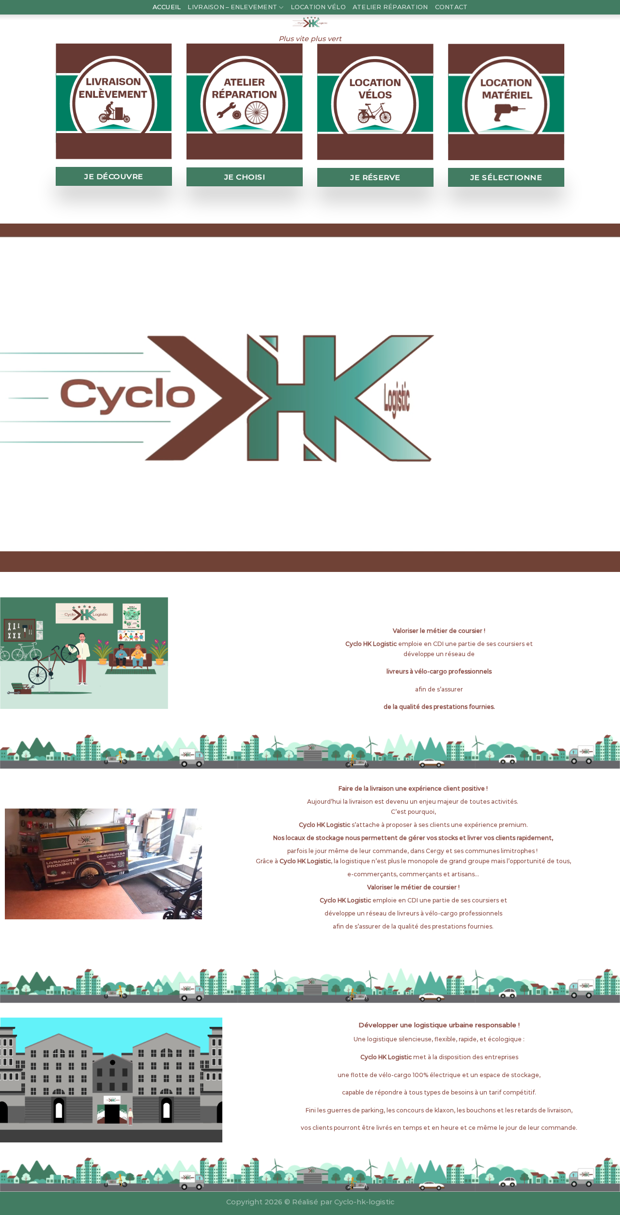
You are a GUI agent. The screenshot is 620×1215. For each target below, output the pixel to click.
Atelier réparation (390, 7)
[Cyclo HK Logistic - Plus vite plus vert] (310, 22)
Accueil (167, 7)
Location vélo (318, 7)
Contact (451, 7)
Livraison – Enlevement (232, 7)
